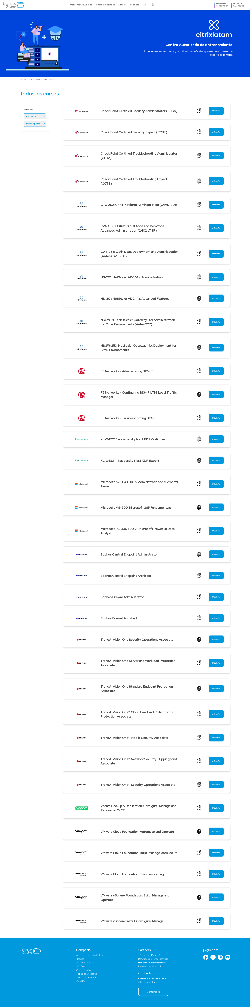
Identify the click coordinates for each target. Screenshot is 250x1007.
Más (144, 5)
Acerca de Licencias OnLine (90, 955)
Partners (122, 5)
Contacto (134, 5)
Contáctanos (153, 991)
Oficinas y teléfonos (148, 982)
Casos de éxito (83, 970)
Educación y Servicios (105, 5)
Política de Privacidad (86, 977)
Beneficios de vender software (153, 958)
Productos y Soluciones (81, 5)
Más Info (216, 111)
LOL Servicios (83, 966)
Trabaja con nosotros (86, 973)
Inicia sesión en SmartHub (150, 966)
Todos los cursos (49, 79)
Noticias (80, 958)
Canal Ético (81, 981)
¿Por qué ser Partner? (149, 955)
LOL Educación (33, 79)
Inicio (22, 79)
